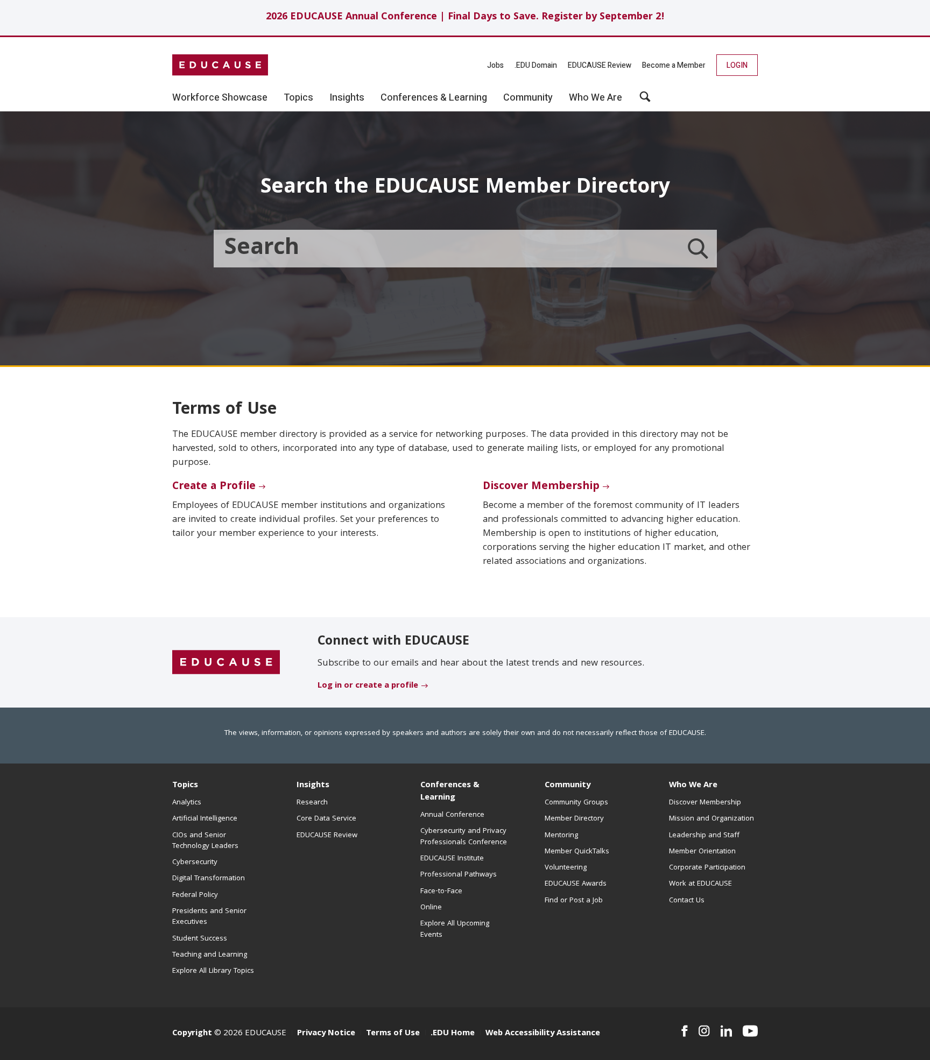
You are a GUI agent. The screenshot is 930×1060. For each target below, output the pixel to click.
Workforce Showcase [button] (219, 98)
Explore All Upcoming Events (454, 929)
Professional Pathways (458, 875)
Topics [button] (298, 98)
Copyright (192, 1034)
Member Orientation (702, 852)
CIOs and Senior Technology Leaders (205, 841)
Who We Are (693, 786)
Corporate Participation (707, 868)
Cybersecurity (194, 862)
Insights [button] (346, 98)
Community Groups (576, 803)
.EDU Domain (536, 65)
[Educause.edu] (226, 663)
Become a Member (674, 65)
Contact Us (686, 901)
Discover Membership (541, 487)
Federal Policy (195, 895)
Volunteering (566, 868)
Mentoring (561, 836)
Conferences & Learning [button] (434, 98)
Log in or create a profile (368, 686)
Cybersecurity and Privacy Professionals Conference (463, 836)
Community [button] (528, 98)
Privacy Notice (326, 1034)
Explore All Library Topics (213, 971)
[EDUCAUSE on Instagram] (704, 1030)
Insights (313, 786)
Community (567, 786)
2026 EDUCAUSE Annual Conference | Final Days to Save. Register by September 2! (465, 17)
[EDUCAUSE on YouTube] (750, 1030)
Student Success (199, 939)
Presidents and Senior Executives (209, 917)
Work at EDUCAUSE (700, 884)
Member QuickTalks (577, 852)
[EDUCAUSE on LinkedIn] (726, 1030)
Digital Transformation (208, 879)
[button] (645, 100)
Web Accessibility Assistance (542, 1034)
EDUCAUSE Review (599, 65)
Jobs (495, 65)
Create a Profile (214, 487)
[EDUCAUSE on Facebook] (684, 1030)
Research (312, 803)
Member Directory (574, 819)
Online (431, 908)
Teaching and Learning (209, 955)
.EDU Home (453, 1034)
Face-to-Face (441, 892)
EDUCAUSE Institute (452, 859)
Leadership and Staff (704, 836)
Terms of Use (393, 1034)
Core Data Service (326, 819)
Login (737, 65)
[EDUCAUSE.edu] (220, 65)
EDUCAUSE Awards (576, 884)
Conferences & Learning (450, 792)
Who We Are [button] (595, 98)
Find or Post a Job (574, 901)
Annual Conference (452, 815)
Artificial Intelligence (204, 819)
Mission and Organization (711, 819)
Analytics (186, 803)
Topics (185, 786)
